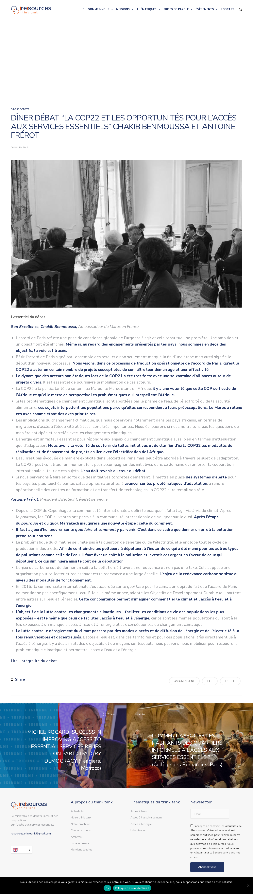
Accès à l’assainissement (146, 817)
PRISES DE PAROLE (176, 9)
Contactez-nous (81, 830)
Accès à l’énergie (141, 824)
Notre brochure (80, 824)
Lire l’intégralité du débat (34, 661)
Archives (76, 837)
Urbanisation (138, 830)
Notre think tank (81, 817)
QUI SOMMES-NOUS (95, 9)
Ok (107, 888)
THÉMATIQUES (147, 9)
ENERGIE (230, 681)
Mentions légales (81, 849)
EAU (209, 681)
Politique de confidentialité (132, 888)
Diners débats (20, 109)
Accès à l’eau (138, 811)
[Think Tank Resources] (31, 9)
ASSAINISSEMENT (184, 681)
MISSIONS (123, 9)
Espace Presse (80, 843)
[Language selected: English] (21, 850)
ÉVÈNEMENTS (205, 9)
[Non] (248, 885)
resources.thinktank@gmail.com (31, 833)
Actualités (77, 811)
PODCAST (227, 9)
